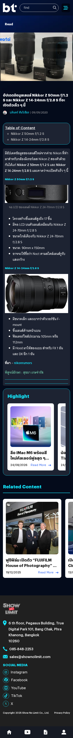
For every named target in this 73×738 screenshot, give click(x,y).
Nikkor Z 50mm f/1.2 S (27, 133)
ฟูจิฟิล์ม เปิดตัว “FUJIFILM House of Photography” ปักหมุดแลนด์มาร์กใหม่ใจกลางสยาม (32, 568)
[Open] (66, 8)
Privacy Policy (62, 712)
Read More (38, 465)
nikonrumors (23, 363)
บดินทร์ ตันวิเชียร (19, 112)
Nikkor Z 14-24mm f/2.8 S (30, 139)
